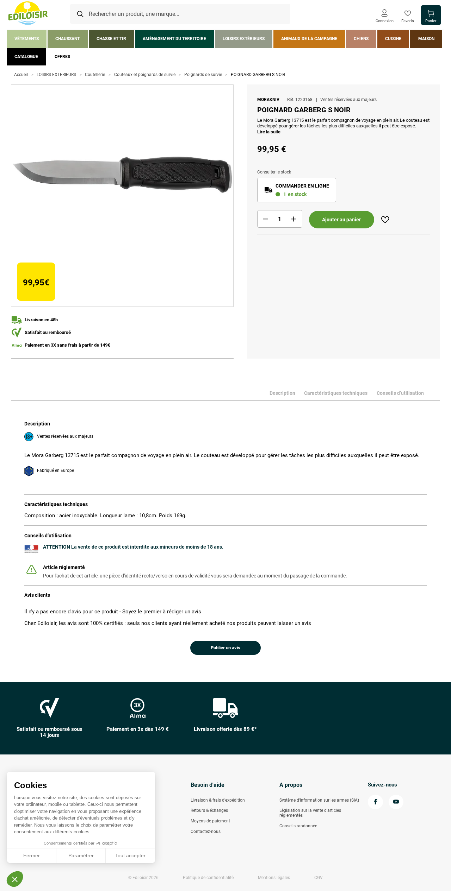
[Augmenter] (294, 218)
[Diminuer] (265, 218)
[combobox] (180, 14)
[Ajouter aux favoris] (385, 219)
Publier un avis (225, 647)
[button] (14, 879)
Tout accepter (130, 855)
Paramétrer (81, 855)
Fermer (31, 855)
